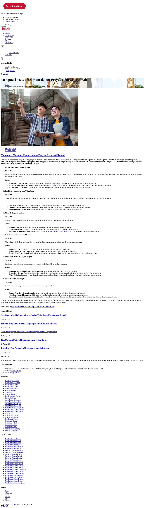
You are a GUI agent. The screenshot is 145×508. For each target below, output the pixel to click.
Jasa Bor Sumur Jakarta (13, 439)
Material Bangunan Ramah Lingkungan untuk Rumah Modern (29, 323)
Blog (6, 499)
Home (7, 85)
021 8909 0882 (14, 53)
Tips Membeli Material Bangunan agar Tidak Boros (23, 340)
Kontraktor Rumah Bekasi (14, 452)
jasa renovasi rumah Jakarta (59, 231)
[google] (7, 74)
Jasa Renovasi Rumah (12, 383)
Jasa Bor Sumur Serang (13, 448)
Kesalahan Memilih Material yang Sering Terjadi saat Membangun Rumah (34, 315)
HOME (7, 33)
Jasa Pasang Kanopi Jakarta (14, 409)
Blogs (7, 41)
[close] (2, 58)
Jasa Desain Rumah (11, 385)
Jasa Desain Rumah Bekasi (14, 464)
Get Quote (8, 55)
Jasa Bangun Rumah (12, 381)
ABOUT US (9, 35)
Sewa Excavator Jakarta (13, 400)
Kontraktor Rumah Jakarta (14, 450)
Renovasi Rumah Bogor (13, 460)
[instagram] (5, 74)
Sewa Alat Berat (10, 398)
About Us (8, 493)
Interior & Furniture (11, 388)
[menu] (2, 47)
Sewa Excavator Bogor (13, 406)
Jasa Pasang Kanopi (11, 386)
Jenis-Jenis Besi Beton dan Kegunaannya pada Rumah (25, 348)
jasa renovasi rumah (56, 185)
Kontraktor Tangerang (12, 429)
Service (7, 495)
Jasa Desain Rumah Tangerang (15, 469)
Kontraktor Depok (11, 425)
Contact (7, 501)
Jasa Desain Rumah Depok (14, 466)
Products (8, 39)
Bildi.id (16, 504)
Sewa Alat (8, 392)
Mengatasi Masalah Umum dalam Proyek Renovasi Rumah (33, 155)
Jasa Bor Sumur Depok (13, 443)
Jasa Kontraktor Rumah (13, 396)
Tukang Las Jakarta (11, 415)
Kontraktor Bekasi (11, 421)
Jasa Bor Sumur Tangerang (14, 446)
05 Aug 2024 (11, 149)
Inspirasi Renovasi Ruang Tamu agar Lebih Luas (32, 306)
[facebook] (1, 74)
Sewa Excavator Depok (13, 404)
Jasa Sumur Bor (10, 390)
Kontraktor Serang (11, 430)
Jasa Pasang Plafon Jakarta (14, 477)
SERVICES (9, 37)
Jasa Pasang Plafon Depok (14, 479)
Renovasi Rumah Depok (13, 458)
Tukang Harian (10, 394)
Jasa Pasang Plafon (11, 419)
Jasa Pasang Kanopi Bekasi (14, 411)
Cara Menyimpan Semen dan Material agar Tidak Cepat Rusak (29, 332)
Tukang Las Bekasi (11, 417)
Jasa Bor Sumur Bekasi (13, 441)
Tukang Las (9, 413)
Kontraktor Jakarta (11, 423)
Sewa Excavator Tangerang (14, 407)
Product (7, 497)
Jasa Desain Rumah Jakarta (14, 462)
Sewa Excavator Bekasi (13, 402)
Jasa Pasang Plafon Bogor (14, 481)
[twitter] (3, 74)
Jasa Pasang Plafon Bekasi (14, 475)
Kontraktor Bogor (11, 427)
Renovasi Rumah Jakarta (13, 454)
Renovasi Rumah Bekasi (13, 456)
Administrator (11, 151)
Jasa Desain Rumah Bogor (14, 467)
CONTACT (9, 43)
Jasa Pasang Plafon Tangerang (15, 483)
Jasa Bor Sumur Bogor (12, 444)
